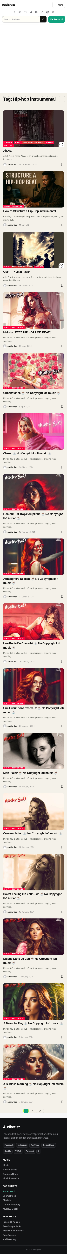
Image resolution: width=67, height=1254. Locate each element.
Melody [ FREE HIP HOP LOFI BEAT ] (27, 332)
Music (18, 142)
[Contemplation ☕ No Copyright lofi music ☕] (33, 811)
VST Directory (9, 1239)
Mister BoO (17, 327)
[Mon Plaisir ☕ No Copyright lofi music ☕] (33, 751)
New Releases (10, 1169)
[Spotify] (36, 12)
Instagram (22, 1145)
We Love (8, 146)
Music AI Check (10, 1208)
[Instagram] (19, 12)
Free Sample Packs (12, 1226)
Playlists (7, 1200)
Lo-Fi (6, 267)
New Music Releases (33, 142)
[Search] (43, 19)
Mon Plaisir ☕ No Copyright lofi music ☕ (30, 773)
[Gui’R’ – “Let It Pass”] (33, 250)
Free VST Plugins (11, 1222)
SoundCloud (48, 1145)
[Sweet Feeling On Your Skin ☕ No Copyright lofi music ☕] (33, 872)
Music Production (13, 206)
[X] (52, 12)
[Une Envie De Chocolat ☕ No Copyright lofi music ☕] (33, 621)
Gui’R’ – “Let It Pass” (16, 271)
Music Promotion (11, 1178)
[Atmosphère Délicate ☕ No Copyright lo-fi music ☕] (33, 556)
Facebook (9, 1145)
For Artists (56, 19)
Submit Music (9, 1195)
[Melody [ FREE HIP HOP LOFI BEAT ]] (33, 310)
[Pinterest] (47, 12)
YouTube (35, 1145)
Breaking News (10, 1174)
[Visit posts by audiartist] (5, 164)
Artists (8, 142)
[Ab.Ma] (33, 128)
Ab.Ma (7, 150)
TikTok (18, 1151)
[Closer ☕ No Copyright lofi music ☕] (33, 431)
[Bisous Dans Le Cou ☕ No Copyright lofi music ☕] (33, 936)
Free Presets (9, 1235)
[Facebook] (14, 12)
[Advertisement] (33, 58)
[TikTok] (41, 12)
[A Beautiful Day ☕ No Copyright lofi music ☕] (33, 1001)
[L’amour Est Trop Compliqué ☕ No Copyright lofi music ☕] (33, 492)
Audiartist (8, 4)
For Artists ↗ (9, 1191)
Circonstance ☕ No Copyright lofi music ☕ (31, 393)
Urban (49, 142)
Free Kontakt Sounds (13, 1230)
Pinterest (30, 1151)
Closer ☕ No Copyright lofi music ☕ (27, 453)
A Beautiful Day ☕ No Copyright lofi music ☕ (33, 1023)
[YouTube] (25, 12)
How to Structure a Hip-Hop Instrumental (29, 211)
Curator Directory (11, 1204)
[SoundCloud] (30, 12)
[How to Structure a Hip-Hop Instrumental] (33, 189)
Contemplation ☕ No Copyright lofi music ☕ (32, 833)
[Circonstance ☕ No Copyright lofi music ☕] (33, 371)
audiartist (12, 164)
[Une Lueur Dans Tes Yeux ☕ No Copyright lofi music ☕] (33, 686)
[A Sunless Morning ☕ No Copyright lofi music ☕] (33, 1062)
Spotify (8, 1151)
